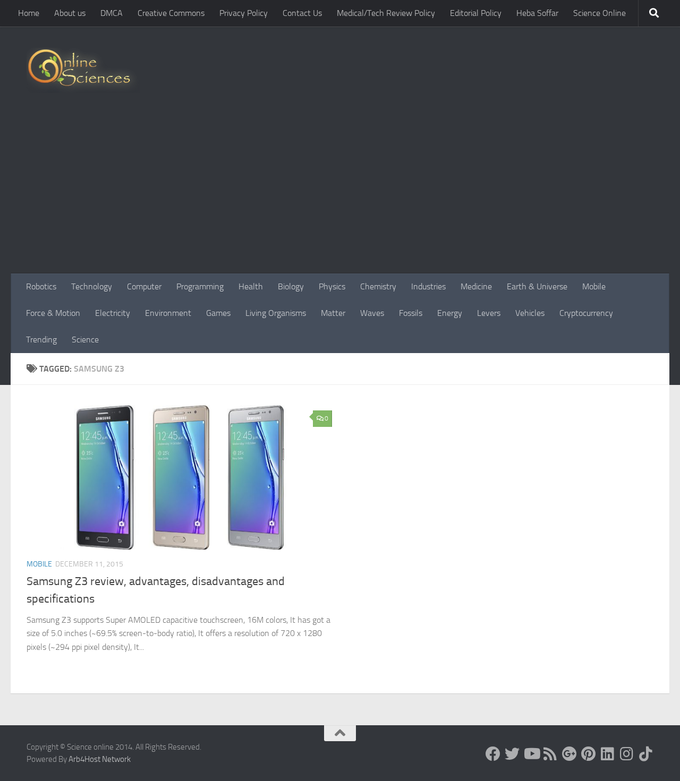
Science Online (599, 13)
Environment (168, 313)
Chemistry (378, 286)
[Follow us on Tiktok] (646, 753)
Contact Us (302, 13)
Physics (332, 286)
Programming (200, 286)
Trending (41, 339)
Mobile (594, 286)
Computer (144, 286)
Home (28, 13)
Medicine (476, 286)
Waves (372, 313)
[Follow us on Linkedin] (607, 753)
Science (85, 339)
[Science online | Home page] (83, 70)
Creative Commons (171, 13)
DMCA (111, 13)
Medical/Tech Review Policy (386, 13)
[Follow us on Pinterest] (588, 753)
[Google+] (569, 753)
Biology (291, 286)
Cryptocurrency (586, 313)
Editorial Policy (476, 13)
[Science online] (493, 753)
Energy (449, 313)
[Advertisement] (340, 193)
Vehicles (530, 313)
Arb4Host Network (100, 759)
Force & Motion (53, 313)
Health (251, 286)
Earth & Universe (537, 286)
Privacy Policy (243, 13)
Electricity (112, 313)
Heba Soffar (537, 13)
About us (70, 13)
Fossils (410, 313)
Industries (428, 286)
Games (218, 313)
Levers (488, 313)
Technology (91, 286)
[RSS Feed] (550, 753)
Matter (333, 313)
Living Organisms (275, 313)
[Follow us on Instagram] (626, 753)
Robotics (41, 286)
